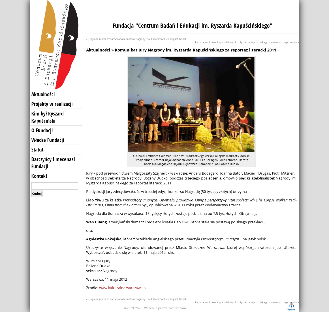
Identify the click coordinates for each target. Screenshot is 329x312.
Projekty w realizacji (52, 103)
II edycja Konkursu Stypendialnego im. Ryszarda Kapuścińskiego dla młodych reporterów (245, 42)
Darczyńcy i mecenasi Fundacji (53, 163)
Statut (37, 149)
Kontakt (39, 176)
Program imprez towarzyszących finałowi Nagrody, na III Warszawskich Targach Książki (137, 39)
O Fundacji (42, 130)
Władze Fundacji (47, 139)
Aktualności (43, 94)
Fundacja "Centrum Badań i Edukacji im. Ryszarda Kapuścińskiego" (192, 25)
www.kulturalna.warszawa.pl (123, 287)
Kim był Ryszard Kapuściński (47, 117)
